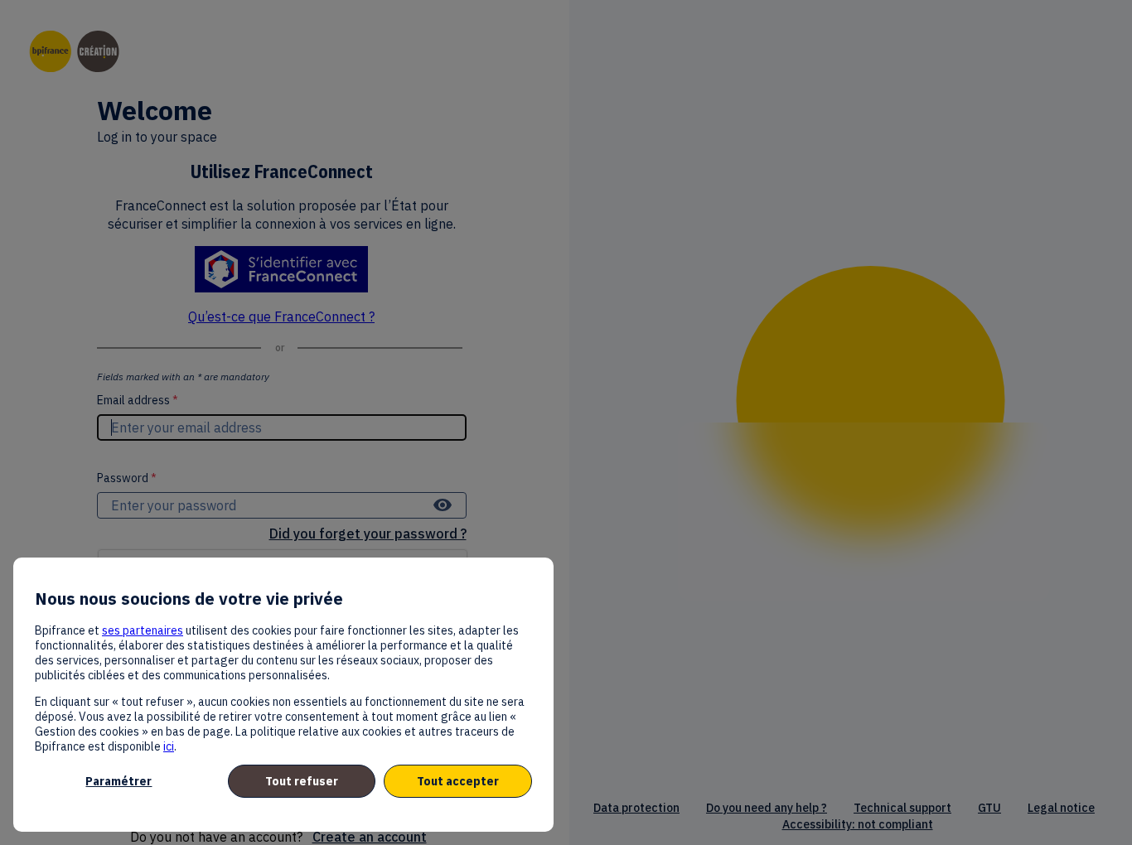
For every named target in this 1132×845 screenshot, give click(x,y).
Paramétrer (118, 781)
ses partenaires (142, 630)
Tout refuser (301, 781)
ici (168, 746)
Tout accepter (458, 781)
